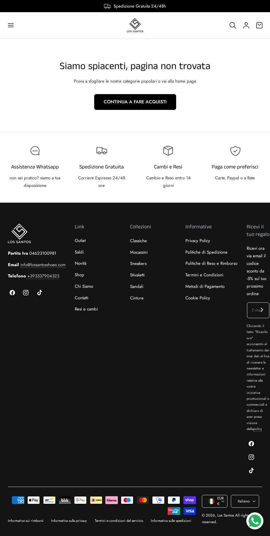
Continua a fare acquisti (135, 101)
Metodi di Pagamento (205, 286)
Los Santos (225, 515)
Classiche (138, 241)
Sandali (136, 286)
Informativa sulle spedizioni (171, 520)
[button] (11, 25)
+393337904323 (42, 276)
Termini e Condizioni (204, 275)
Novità (80, 264)
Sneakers (138, 264)
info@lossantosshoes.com (43, 265)
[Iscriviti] (262, 310)
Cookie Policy (197, 298)
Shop (79, 275)
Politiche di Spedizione (206, 252)
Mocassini (139, 252)
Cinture (137, 298)
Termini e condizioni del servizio (119, 520)
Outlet (80, 241)
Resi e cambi (86, 309)
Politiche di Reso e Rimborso (211, 264)
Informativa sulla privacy (69, 520)
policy (257, 428)
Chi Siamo (84, 286)
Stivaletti (137, 275)
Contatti (81, 298)
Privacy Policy (197, 241)
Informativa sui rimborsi (25, 520)
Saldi (79, 252)
